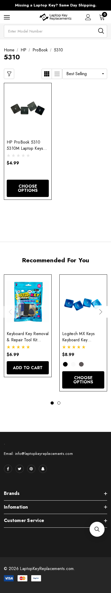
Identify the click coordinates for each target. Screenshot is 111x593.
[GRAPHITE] (81, 364)
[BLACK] (65, 364)
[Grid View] (47, 74)
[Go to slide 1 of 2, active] (52, 403)
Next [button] (100, 311)
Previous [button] (10, 311)
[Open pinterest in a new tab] (31, 469)
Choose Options (28, 188)
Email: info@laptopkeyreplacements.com (38, 453)
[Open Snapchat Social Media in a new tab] (43, 469)
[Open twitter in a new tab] (19, 469)
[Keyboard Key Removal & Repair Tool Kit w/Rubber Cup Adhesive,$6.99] (28, 301)
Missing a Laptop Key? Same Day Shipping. (55, 5)
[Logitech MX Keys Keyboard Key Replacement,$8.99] (83, 301)
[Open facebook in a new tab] (8, 469)
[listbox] (84, 74)
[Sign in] (88, 17)
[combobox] (55, 31)
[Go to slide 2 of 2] (58, 403)
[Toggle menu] (7, 17)
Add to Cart (28, 368)
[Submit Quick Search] (101, 31)
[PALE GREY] (73, 364)
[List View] (57, 74)
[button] (97, 529)
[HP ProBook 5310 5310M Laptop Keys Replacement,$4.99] (28, 109)
